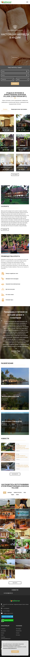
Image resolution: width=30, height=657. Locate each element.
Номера (5, 109)
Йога (25, 492)
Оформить (15, 83)
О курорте (3, 628)
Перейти (4, 424)
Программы (3, 630)
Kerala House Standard (22, 147)
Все (5, 492)
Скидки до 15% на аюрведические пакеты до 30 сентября (22, 447)
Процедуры (18, 628)
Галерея (17, 633)
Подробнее (15, 57)
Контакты (18, 635)
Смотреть (4, 399)
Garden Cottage (20, 128)
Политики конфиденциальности (10, 648)
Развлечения (18, 630)
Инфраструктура (18, 492)
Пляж (17, 494)
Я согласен (15, 651)
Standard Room (4, 128)
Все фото (15, 582)
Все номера (15, 174)
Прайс (2, 635)
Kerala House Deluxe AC (6, 167)
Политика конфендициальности (5, 638)
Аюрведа (10, 492)
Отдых (12, 494)
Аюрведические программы (19, 109)
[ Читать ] (18, 450)
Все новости (15, 474)
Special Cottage (4, 147)
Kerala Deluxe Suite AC (22, 167)
